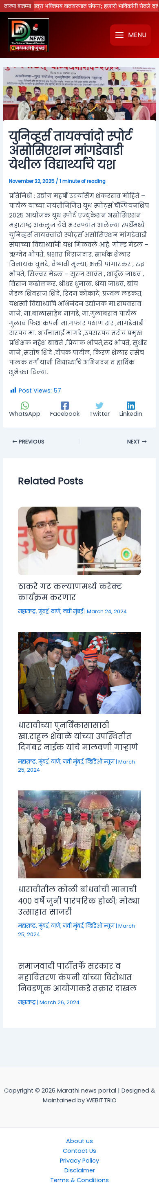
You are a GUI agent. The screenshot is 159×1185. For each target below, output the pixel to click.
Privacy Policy (79, 1160)
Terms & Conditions (79, 1180)
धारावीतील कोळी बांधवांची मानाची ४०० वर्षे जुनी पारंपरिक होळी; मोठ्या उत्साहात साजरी (79, 900)
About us (79, 1141)
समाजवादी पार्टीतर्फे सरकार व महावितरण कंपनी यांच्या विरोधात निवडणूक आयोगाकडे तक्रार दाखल (77, 977)
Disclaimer (79, 1170)
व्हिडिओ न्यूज (100, 761)
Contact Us (79, 1151)
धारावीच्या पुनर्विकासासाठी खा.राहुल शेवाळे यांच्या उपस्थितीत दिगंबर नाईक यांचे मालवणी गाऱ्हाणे (78, 736)
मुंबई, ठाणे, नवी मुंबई (60, 611)
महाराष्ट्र (27, 611)
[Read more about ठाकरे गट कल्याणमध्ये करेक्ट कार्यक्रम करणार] (79, 540)
